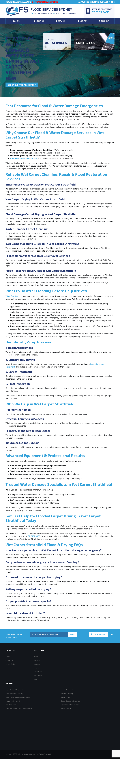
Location (37, 668)
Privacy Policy (10, 664)
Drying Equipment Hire (13, 701)
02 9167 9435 (34, 536)
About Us (37, 660)
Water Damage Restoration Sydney (18, 697)
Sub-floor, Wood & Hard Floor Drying (19, 708)
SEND (72, 634)
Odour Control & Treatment (70, 701)
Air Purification (66, 697)
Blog (35, 679)
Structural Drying (11, 705)
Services (37, 664)
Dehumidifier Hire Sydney (70, 705)
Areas (8, 657)
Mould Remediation (67, 690)
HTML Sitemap (66, 708)
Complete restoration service (23, 158)
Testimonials (38, 675)
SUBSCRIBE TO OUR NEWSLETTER (14, 635)
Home (36, 657)
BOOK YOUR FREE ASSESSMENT (22, 85)
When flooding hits (14, 296)
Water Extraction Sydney (14, 693)
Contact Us (38, 671)
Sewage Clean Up (67, 693)
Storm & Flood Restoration (15, 690)
